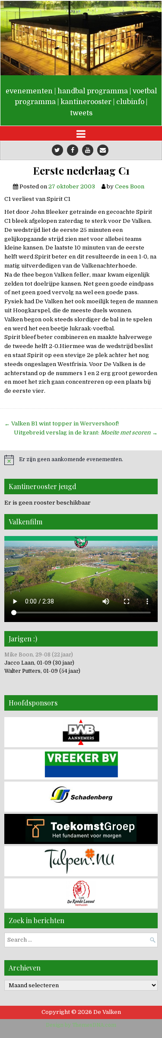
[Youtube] (87, 150)
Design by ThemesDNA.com (81, 1025)
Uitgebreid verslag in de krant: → (86, 432)
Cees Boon (129, 186)
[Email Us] (102, 150)
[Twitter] (57, 150)
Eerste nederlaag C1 (81, 170)
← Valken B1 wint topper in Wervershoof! (61, 423)
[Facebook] (72, 150)
